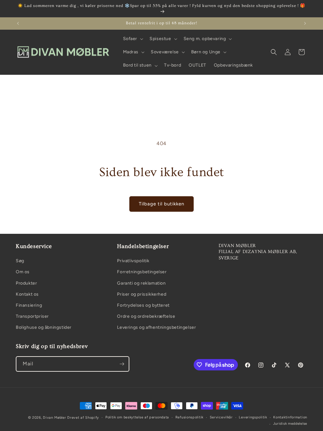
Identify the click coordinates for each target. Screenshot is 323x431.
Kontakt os (27, 294)
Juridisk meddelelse (290, 424)
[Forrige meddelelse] (18, 23)
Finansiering (29, 305)
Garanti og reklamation (141, 283)
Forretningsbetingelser (142, 272)
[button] (132, 38)
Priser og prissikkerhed (141, 294)
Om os (23, 272)
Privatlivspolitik (133, 260)
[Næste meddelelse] (305, 23)
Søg (20, 260)
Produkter (26, 283)
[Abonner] (122, 364)
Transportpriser (32, 316)
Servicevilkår (221, 417)
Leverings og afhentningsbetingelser (156, 327)
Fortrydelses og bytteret (143, 305)
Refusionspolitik (189, 417)
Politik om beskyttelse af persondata (137, 417)
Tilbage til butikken (161, 204)
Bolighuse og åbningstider (44, 327)
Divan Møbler (54, 418)
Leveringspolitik (253, 417)
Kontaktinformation (290, 417)
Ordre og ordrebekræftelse (146, 316)
